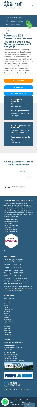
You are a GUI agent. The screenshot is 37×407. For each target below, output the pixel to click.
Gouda (6, 306)
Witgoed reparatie (9, 352)
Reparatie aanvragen (18, 94)
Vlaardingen (7, 327)
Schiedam (7, 323)
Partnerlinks (9, 402)
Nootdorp (7, 313)
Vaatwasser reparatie (20, 137)
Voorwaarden (25, 400)
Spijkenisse (7, 325)
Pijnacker (7, 315)
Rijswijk (6, 317)
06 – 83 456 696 (16, 347)
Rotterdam (7, 319)
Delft (5, 300)
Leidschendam (8, 309)
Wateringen (7, 330)
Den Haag (7, 302)
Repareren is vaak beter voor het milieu (17, 389)
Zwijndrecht (8, 334)
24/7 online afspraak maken (13, 261)
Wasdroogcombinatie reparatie (20, 126)
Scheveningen (8, 321)
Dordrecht (7, 304)
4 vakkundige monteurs (16, 21)
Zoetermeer (7, 332)
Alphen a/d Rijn (9, 298)
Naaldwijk (7, 311)
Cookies (30, 405)
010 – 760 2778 (11, 345)
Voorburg (7, 328)
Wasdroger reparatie (20, 111)
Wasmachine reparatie (16, 100)
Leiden (6, 307)
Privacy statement (13, 400)
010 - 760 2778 (18, 81)
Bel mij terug (18, 87)
